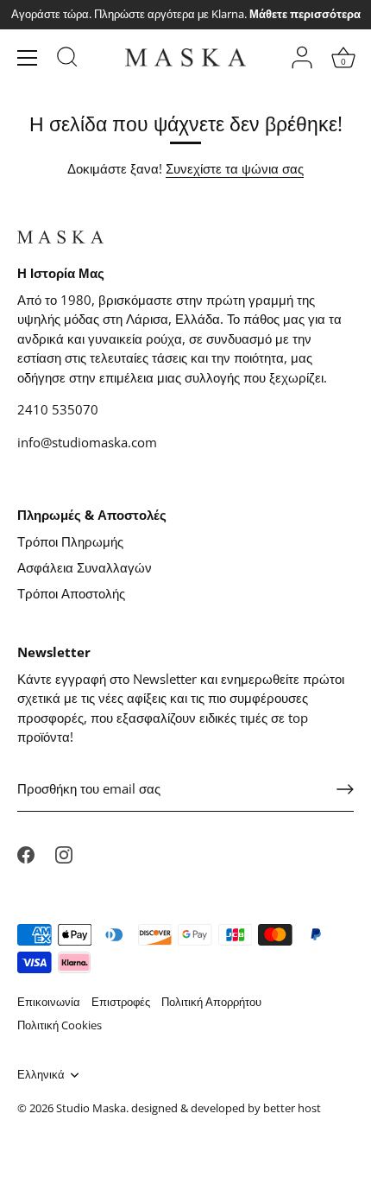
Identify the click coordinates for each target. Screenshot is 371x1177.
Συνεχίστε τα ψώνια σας (235, 168)
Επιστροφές (120, 1001)
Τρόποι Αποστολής (71, 593)
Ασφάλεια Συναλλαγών (84, 567)
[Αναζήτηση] (67, 60)
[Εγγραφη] (345, 789)
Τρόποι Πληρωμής (70, 541)
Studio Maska (91, 1108)
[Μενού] (28, 58)
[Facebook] (26, 853)
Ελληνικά (41, 1075)
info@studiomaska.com (87, 442)
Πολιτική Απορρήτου (211, 1001)
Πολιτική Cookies (59, 1025)
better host (292, 1108)
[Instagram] (63, 853)
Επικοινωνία (48, 1001)
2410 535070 (57, 409)
